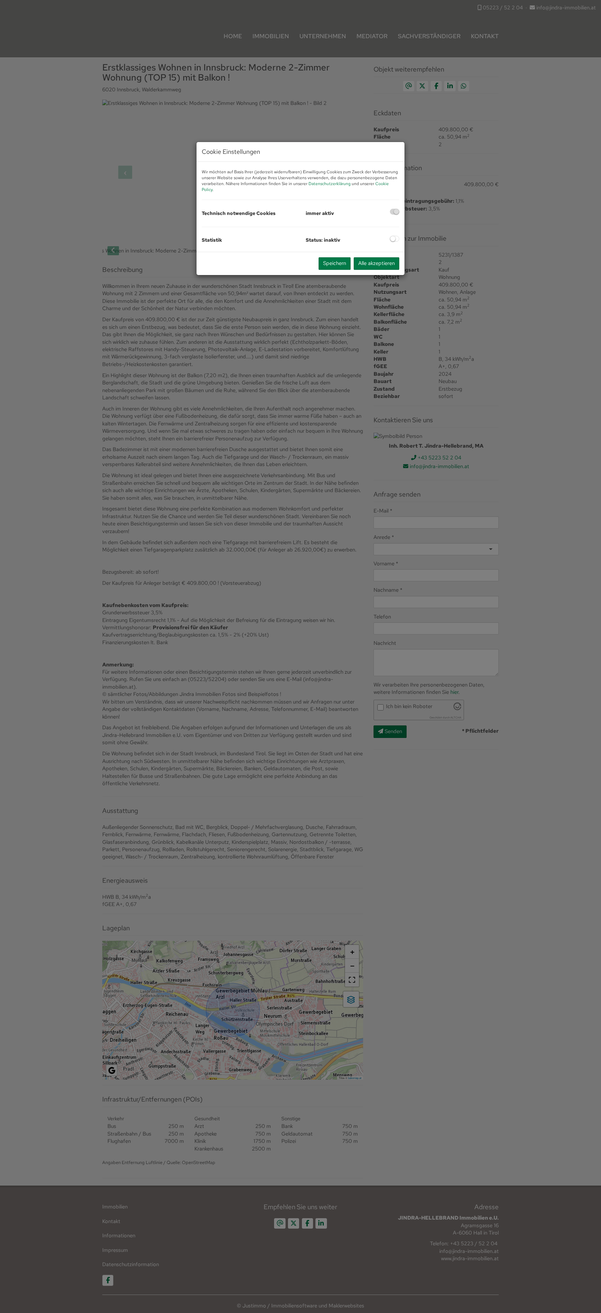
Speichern (334, 263)
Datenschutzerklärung (329, 183)
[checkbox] (394, 212)
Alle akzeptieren (376, 263)
